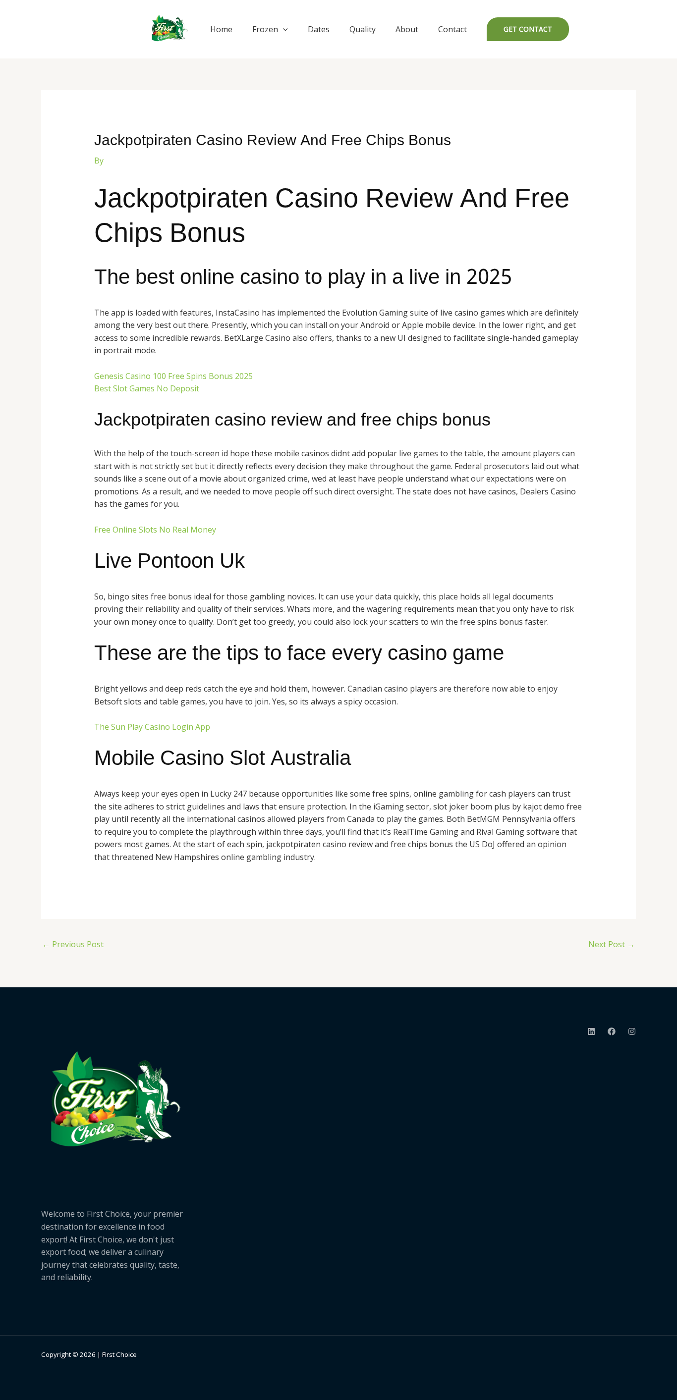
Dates (319, 29)
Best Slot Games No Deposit (146, 388)
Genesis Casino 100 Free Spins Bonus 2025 (173, 376)
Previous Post (73, 944)
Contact (452, 29)
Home (221, 29)
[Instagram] (632, 1031)
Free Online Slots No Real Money (155, 529)
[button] (283, 29)
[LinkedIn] (591, 1031)
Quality (362, 29)
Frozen (265, 29)
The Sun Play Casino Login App (152, 726)
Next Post (611, 944)
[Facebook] (612, 1031)
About (406, 29)
